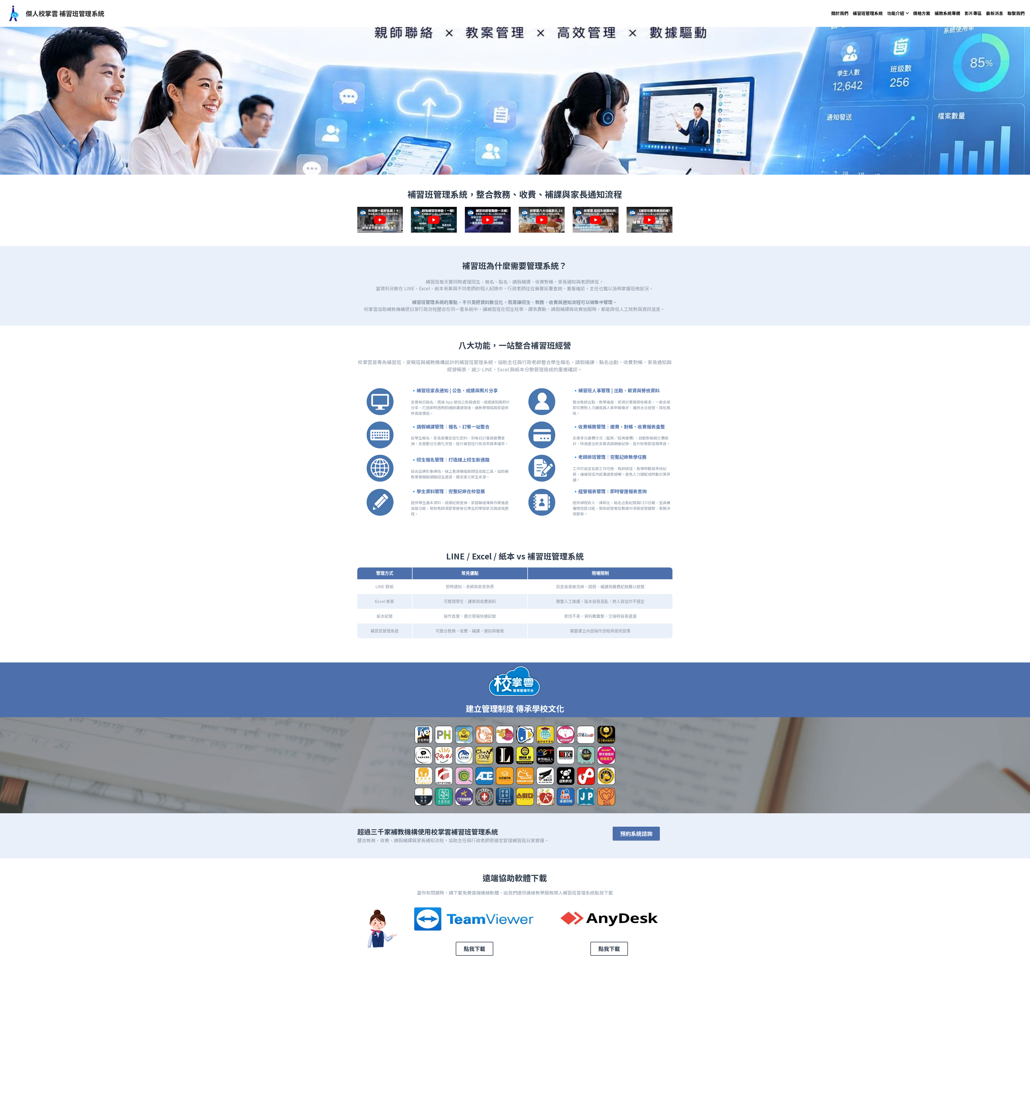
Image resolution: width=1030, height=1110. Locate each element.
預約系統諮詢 (636, 833)
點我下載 (474, 949)
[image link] (13, 13)
